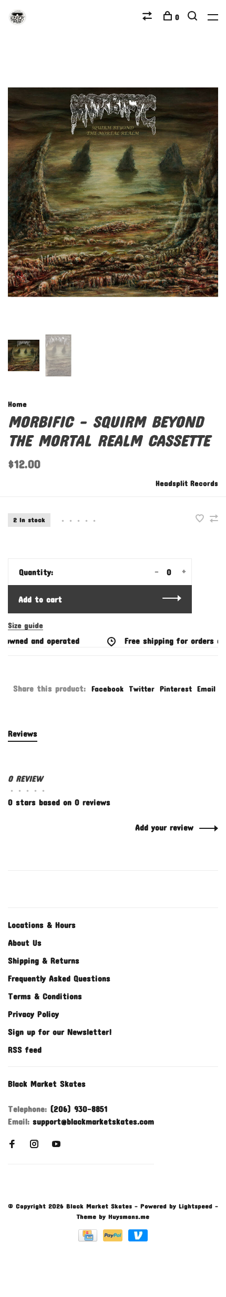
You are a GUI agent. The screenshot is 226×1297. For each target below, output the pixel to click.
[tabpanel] (113, 192)
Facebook (107, 688)
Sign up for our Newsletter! (60, 1031)
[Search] (194, 17)
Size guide (25, 625)
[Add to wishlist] (201, 519)
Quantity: (36, 572)
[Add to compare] (214, 519)
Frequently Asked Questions (59, 978)
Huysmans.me (128, 1216)
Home (17, 403)
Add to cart (40, 599)
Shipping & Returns (43, 960)
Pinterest (176, 688)
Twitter (142, 688)
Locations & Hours (42, 924)
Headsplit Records (187, 483)
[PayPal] (114, 1238)
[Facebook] (12, 1144)
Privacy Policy (33, 1014)
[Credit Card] (89, 1238)
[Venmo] (138, 1238)
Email (206, 688)
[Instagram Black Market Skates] (34, 1144)
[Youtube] (56, 1144)
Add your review (164, 827)
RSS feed (25, 1049)
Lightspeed (195, 1206)
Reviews (22, 733)
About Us (25, 942)
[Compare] (148, 17)
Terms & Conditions (45, 996)
